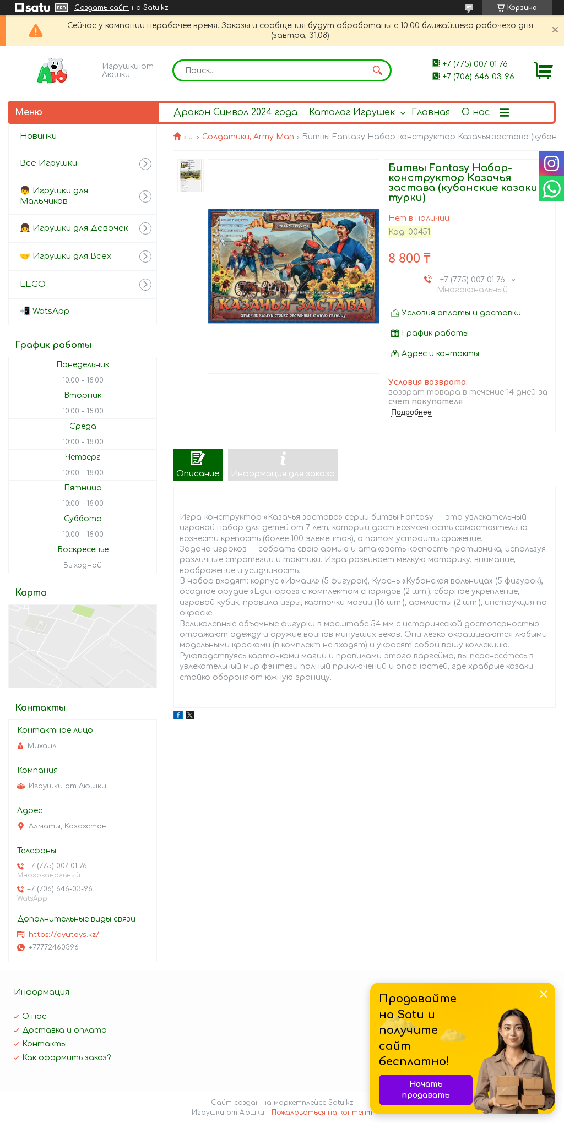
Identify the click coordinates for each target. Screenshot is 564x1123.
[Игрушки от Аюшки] (52, 70)
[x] (190, 717)
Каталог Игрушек (352, 112)
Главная (430, 112)
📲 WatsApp (44, 311)
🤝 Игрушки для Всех (65, 256)
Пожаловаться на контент (322, 1112)
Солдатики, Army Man (248, 137)
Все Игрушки (48, 163)
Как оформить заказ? (66, 1058)
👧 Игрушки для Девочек (74, 228)
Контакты (44, 1044)
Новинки (38, 136)
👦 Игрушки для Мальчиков (54, 196)
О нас (476, 112)
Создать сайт (101, 8)
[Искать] (378, 70)
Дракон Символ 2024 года (235, 112)
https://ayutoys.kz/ (64, 935)
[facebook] (178, 717)
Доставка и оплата (64, 1030)
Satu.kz (341, 1102)
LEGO (33, 284)
